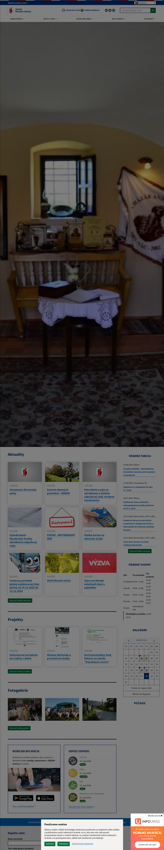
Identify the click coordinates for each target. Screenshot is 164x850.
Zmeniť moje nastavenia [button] (82, 844)
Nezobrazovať (154, 815)
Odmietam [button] (63, 843)
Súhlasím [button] (50, 843)
